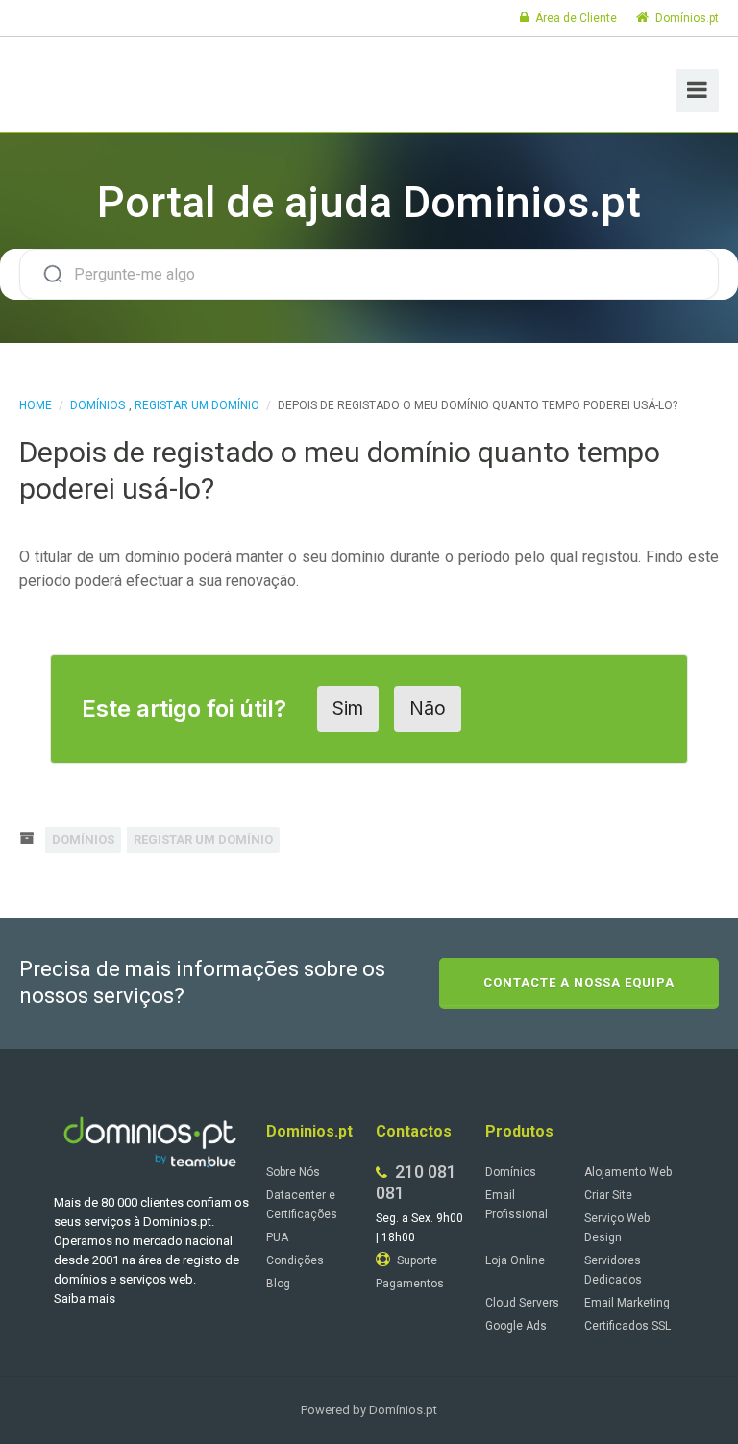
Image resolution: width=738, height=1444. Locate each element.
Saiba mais (84, 1298)
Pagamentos (410, 1283)
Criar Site (608, 1195)
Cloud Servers (522, 1302)
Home (35, 405)
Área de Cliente (574, 18)
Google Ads (516, 1326)
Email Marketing (627, 1302)
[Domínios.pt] (113, 82)
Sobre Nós (293, 1172)
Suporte (415, 1260)
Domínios (97, 405)
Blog (278, 1283)
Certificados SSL (627, 1326)
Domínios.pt (685, 18)
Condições (295, 1260)
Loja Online (515, 1260)
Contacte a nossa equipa (579, 982)
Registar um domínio (197, 405)
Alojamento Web (628, 1172)
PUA (277, 1237)
